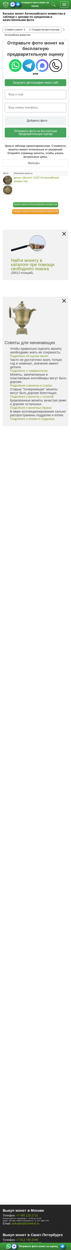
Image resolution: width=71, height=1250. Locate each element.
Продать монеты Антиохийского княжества (35, 211)
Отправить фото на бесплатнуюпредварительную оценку (35, 132)
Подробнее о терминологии (29, 370)
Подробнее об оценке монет (29, 356)
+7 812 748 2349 (27, 1239)
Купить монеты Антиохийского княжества (35, 204)
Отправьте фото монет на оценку (35, 4)
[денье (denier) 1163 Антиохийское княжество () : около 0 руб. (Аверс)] (7, 180)
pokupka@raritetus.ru (25, 1223)
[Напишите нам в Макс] (12, 4)
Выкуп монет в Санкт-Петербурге (33, 1235)
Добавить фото (36, 120)
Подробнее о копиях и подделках (32, 418)
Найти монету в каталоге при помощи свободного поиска (32, 264)
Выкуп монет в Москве (23, 1210)
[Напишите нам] (8, 1246)
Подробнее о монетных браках (31, 407)
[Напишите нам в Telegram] (18, 4)
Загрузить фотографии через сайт (36, 82)
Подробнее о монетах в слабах (31, 385)
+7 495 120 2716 (27, 1215)
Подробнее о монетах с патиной (32, 396)
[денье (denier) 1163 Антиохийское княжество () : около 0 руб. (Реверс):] (7, 189)
